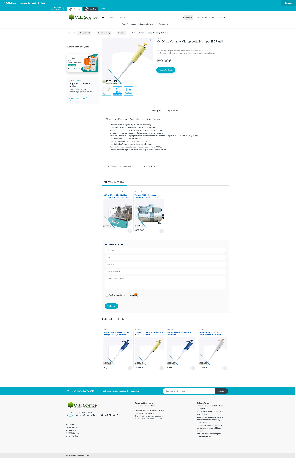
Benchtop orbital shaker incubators (115, 192)
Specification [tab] (174, 111)
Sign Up (221, 391)
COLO (70, 455)
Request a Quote (166, 70)
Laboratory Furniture (146, 24)
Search (188, 17)
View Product (129, 231)
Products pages (165, 24)
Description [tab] (156, 111)
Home (69, 33)
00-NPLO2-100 (153, 166)
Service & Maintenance (205, 17)
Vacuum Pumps (140, 192)
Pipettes (121, 33)
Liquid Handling (104, 33)
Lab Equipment (84, 33)
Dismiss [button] (288, 3)
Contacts (103, 8)
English (220, 17)
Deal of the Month (129, 24)
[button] (151, 40)
